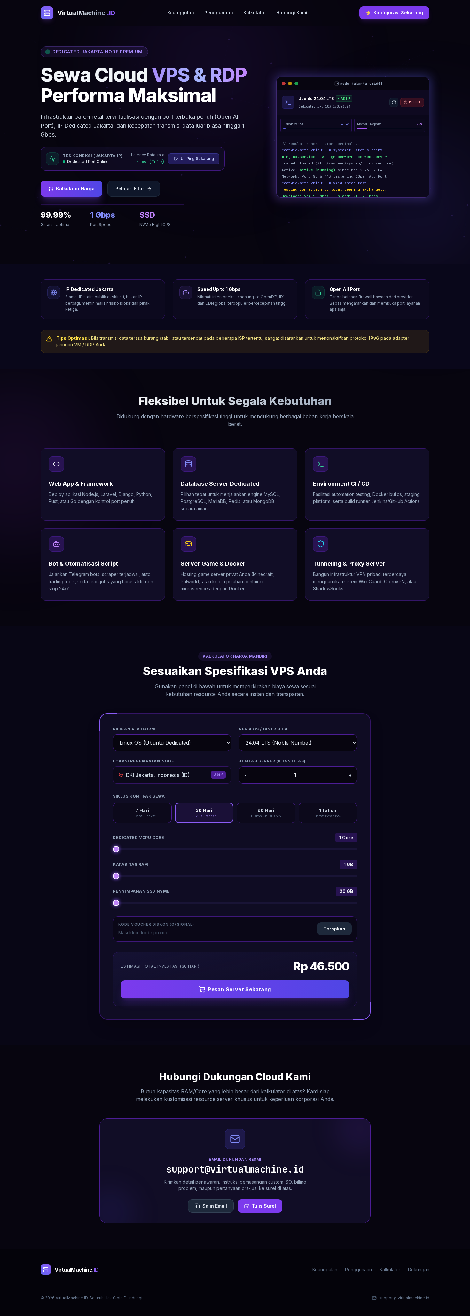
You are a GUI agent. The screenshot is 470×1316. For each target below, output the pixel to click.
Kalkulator (254, 12)
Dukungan (418, 1269)
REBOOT (414, 102)
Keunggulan (180, 12)
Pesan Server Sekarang (239, 989)
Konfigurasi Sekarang (398, 12)
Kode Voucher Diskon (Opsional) (156, 924)
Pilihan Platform (134, 729)
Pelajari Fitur (129, 188)
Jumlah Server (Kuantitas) (272, 761)
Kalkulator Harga (75, 188)
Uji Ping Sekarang (197, 158)
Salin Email (214, 1205)
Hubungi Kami (291, 12)
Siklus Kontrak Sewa (139, 796)
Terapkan (334, 928)
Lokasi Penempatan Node (143, 761)
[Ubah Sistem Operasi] (393, 102)
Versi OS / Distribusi (263, 729)
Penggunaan (218, 12)
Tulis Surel (264, 1205)
